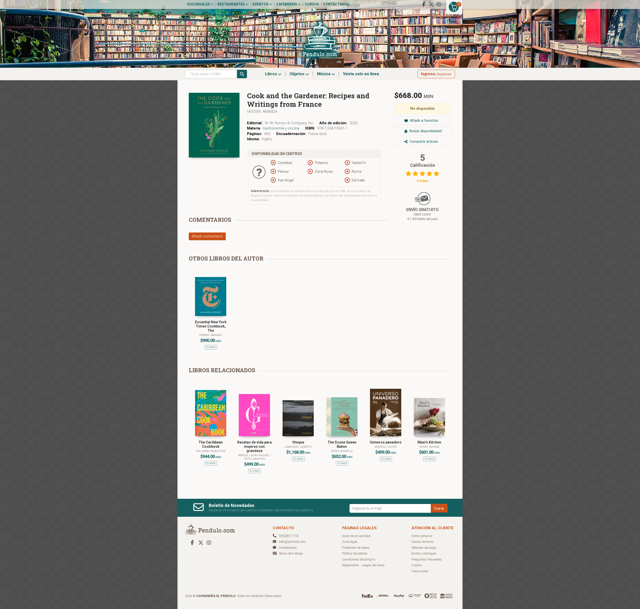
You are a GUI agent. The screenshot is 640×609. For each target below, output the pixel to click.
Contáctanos (336, 4)
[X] (431, 4)
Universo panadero (386, 442)
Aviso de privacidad (356, 536)
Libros (271, 74)
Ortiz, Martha (254, 458)
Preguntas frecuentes (427, 559)
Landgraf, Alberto (298, 446)
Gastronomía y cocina (280, 128)
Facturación (420, 571)
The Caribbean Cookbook (210, 444)
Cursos (312, 4)
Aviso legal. (350, 542)
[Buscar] (242, 74)
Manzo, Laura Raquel (254, 455)
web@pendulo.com (292, 542)
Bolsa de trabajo (291, 553)
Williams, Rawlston (210, 451)
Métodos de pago (424, 548)
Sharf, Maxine (430, 446)
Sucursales (198, 4)
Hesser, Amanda (262, 111)
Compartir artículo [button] (423, 142)
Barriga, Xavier (386, 446)
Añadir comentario (207, 236)
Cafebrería (287, 4)
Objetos (298, 74)
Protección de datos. (356, 548)
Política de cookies (355, 553)
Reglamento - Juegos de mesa (363, 565)
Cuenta (417, 565)
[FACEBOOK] (424, 4)
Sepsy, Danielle (342, 451)
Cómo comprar (422, 536)
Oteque (298, 442)
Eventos (260, 4)
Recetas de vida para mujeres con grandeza (254, 446)
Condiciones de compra (358, 559)
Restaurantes (232, 4)
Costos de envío (422, 542)
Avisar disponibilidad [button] (425, 131)
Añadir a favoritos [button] (423, 120)
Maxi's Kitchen (429, 442)
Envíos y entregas (424, 553)
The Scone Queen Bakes (342, 444)
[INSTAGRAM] (438, 4)
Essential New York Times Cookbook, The (210, 326)
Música (324, 74)
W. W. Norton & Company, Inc (289, 123)
